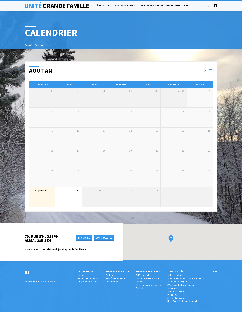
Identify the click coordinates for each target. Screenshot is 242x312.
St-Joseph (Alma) (175, 275)
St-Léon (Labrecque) (176, 298)
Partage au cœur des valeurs (148, 285)
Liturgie (81, 275)
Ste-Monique (173, 288)
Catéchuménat (142, 275)
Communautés (174, 5)
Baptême (110, 275)
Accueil (28, 45)
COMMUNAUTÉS (104, 237)
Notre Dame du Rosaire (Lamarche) (183, 301)
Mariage (139, 281)
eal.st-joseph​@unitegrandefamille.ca (64, 249)
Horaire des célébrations (88, 278)
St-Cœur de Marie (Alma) (178, 281)
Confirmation (112, 281)
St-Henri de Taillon (175, 291)
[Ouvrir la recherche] (208, 5)
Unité (56, 6)
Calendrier (40, 45)
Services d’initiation (125, 5)
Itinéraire (84, 237)
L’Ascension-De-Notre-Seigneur (180, 285)
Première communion (115, 278)
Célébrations (103, 5)
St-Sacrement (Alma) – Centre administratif (186, 278)
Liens (187, 5)
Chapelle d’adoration (87, 281)
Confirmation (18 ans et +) (147, 278)
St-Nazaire (172, 294)
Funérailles (140, 288)
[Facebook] (215, 5)
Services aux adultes (151, 5)
